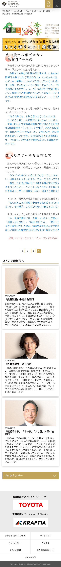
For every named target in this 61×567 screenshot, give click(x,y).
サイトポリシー (15, 543)
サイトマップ (45, 536)
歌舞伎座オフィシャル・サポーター (30, 514)
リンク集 (45, 543)
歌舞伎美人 (6, 11)
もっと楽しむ (18, 11)
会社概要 (28, 558)
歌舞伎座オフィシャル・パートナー (30, 496)
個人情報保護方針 (44, 550)
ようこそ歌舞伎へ (45, 11)
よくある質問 (15, 550)
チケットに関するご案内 (15, 536)
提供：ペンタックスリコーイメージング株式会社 (34, 238)
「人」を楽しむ (31, 11)
